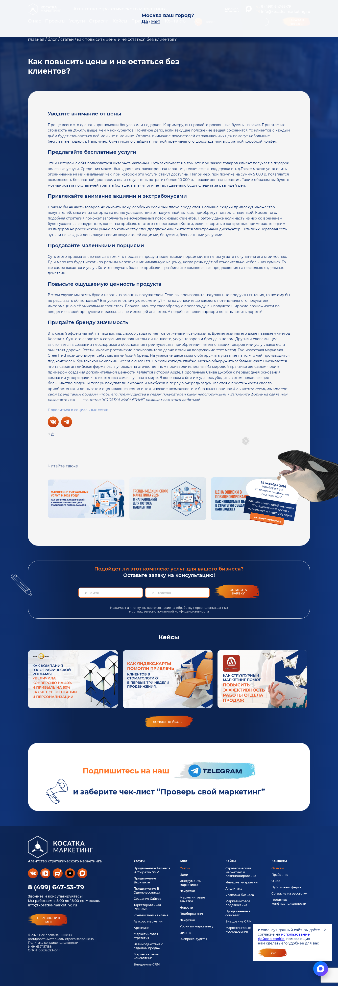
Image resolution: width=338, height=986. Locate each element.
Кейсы (230, 861)
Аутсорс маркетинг (149, 921)
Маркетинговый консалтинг (146, 956)
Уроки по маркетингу (196, 926)
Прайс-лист (280, 874)
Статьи (185, 868)
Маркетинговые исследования (238, 929)
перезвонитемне (49, 920)
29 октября (270, 501)
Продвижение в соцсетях (237, 913)
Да (145, 21)
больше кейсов (167, 722)
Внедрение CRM (147, 964)
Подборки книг (192, 914)
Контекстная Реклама (151, 915)
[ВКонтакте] (53, 421)
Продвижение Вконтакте (145, 880)
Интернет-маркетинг (242, 882)
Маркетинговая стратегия (146, 936)
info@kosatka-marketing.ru (52, 905)
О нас (275, 881)
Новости (186, 907)
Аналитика (233, 888)
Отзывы (277, 868)
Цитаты (185, 933)
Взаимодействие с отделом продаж (148, 946)
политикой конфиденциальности (183, 611)
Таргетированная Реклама (147, 907)
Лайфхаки (187, 891)
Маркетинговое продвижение (237, 903)
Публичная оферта (286, 887)
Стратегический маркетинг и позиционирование (240, 872)
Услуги (139, 861)
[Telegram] (66, 421)
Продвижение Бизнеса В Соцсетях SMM (152, 870)
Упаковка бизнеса (239, 895)
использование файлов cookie (284, 936)
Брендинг (141, 928)
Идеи (184, 874)
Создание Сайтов (147, 898)
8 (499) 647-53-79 (56, 887)
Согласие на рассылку (289, 893)
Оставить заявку (238, 591)
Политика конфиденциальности (53, 942)
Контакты (279, 861)
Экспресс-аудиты (193, 939)
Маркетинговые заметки (192, 899)
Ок (273, 953)
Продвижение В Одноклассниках (147, 890)
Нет (155, 21)
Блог (183, 861)
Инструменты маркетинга (190, 882)
